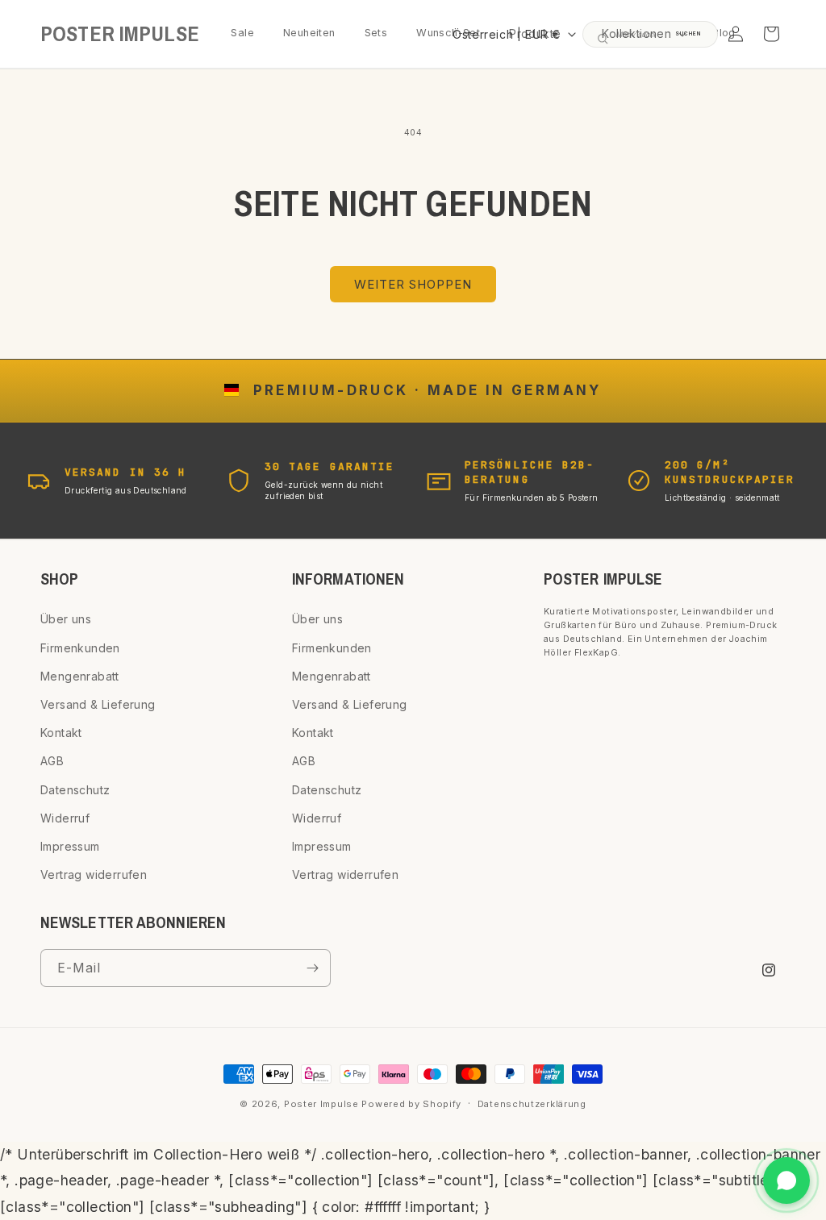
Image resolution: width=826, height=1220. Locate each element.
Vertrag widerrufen (93, 874)
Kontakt (61, 732)
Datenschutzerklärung (532, 1104)
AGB (52, 761)
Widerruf (65, 818)
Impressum (70, 846)
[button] (642, 34)
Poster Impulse (321, 1104)
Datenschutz (75, 790)
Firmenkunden (80, 648)
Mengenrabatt (79, 676)
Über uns (65, 619)
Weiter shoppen (413, 284)
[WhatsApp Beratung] (786, 1180)
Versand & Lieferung (98, 704)
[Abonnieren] (312, 968)
